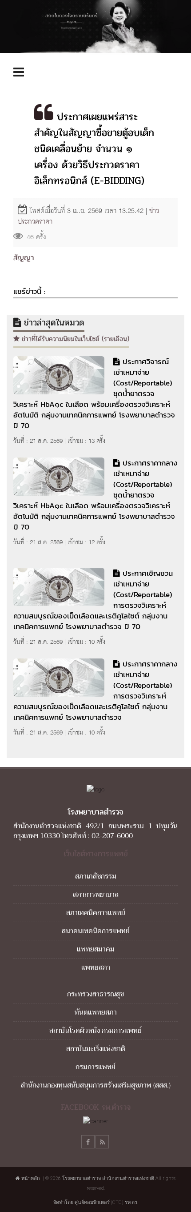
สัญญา (23, 258)
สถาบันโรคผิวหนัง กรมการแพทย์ (95, 1030)
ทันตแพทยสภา (96, 1012)
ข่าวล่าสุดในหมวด (52, 322)
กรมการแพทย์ (95, 1067)
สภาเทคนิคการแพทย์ (95, 913)
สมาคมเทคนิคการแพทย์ (96, 931)
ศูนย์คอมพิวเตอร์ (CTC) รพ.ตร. (106, 1202)
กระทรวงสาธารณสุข (95, 994)
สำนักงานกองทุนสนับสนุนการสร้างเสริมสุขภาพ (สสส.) (96, 1085)
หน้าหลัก (30, 1178)
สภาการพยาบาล (96, 894)
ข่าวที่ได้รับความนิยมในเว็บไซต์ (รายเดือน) (74, 338)
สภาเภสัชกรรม (95, 876)
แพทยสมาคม (96, 949)
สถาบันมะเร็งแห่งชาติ (95, 1049)
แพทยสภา (95, 967)
